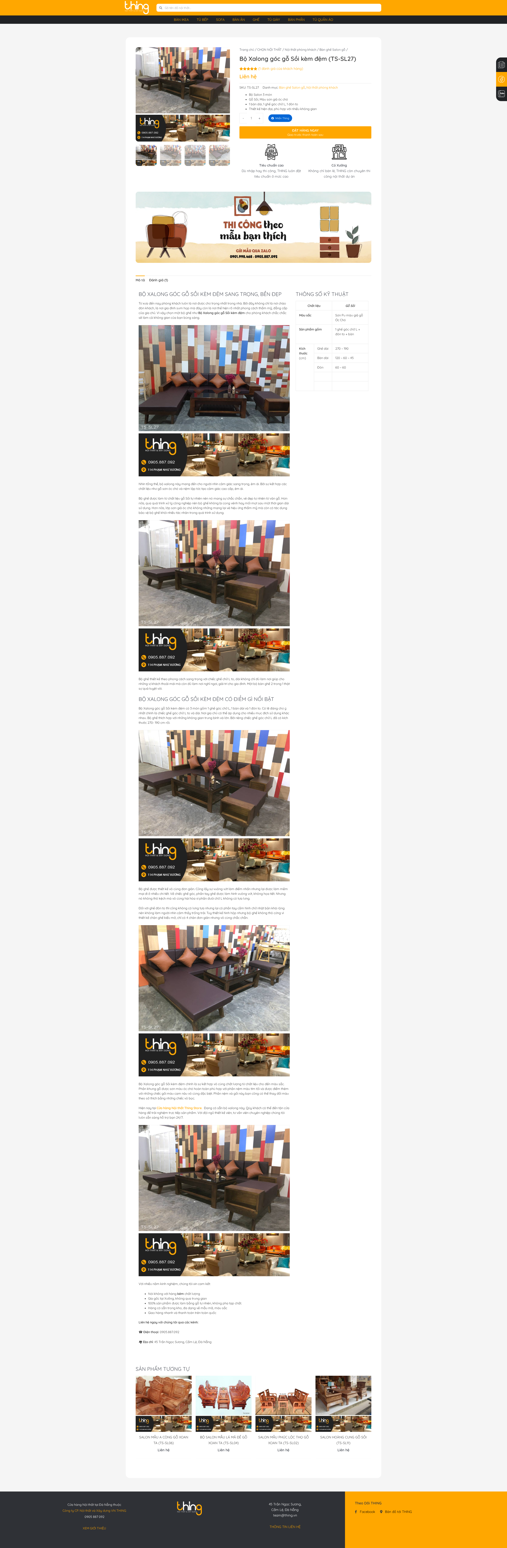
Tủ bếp (202, 19)
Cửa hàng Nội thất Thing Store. (179, 1108)
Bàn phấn (296, 19)
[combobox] (271, 8)
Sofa (220, 19)
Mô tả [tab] (140, 280)
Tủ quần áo (323, 19)
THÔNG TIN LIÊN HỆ (285, 1527)
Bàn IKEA (181, 19)
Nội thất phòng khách (300, 50)
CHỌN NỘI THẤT (269, 50)
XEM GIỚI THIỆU (94, 1528)
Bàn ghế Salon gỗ (332, 50)
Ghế (256, 19)
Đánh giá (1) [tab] (158, 280)
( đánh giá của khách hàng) (280, 68)
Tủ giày (273, 19)
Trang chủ (246, 50)
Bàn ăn (239, 19)
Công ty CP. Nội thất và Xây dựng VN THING (94, 1511)
